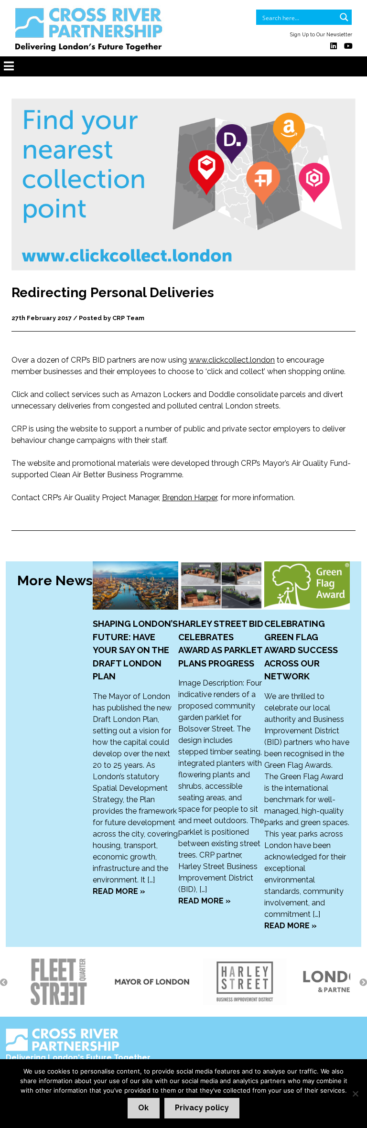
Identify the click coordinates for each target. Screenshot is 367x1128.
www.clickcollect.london (232, 360)
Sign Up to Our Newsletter (321, 34)
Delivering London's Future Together (78, 1057)
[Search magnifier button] (344, 17)
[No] (355, 1093)
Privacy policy (202, 1107)
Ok (143, 1107)
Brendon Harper (189, 497)
